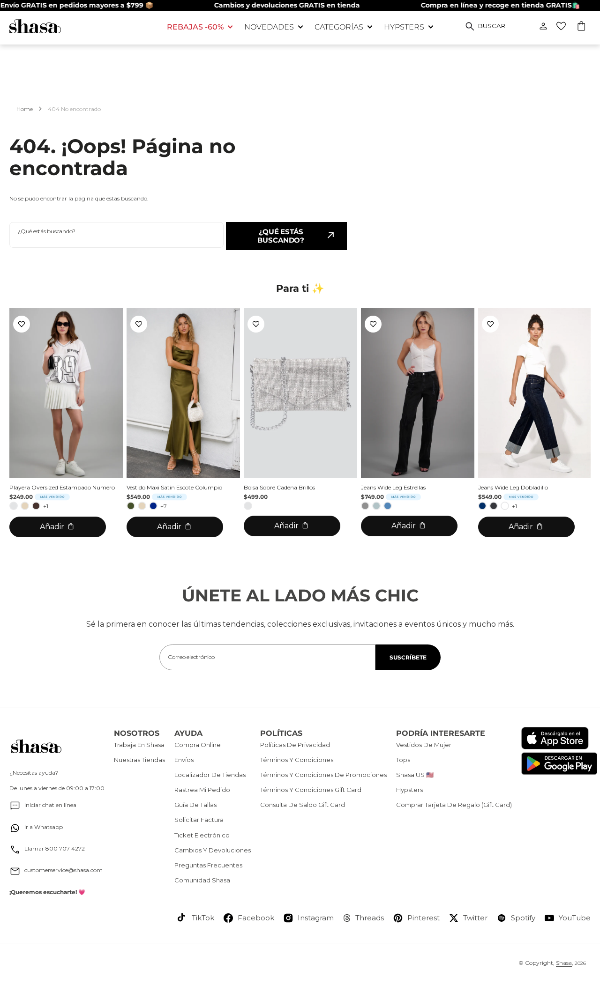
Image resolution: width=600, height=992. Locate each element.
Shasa (564, 962)
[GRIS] (365, 506)
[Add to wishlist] (21, 324)
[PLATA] (13, 506)
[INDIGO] (482, 506)
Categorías (339, 26)
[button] (582, 27)
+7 (163, 506)
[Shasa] (81, 26)
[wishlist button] (561, 26)
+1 (45, 506)
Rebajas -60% (195, 26)
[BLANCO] (505, 506)
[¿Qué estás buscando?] (470, 26)
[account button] (543, 26)
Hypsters (404, 26)
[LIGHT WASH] (376, 506)
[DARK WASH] (493, 506)
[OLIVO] (131, 506)
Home (24, 108)
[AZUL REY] (153, 506)
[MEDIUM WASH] (387, 506)
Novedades (269, 26)
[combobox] (116, 235)
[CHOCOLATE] (36, 506)
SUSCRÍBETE (408, 657)
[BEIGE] (25, 506)
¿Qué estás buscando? (280, 235)
